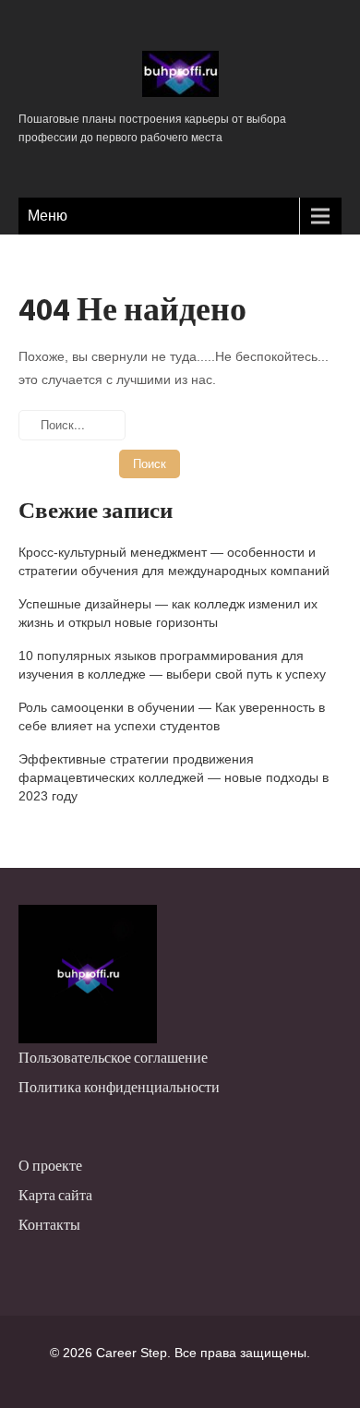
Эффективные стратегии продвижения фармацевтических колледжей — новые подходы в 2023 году (173, 777)
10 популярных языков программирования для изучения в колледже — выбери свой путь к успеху (172, 664)
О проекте (50, 1165)
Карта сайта (55, 1195)
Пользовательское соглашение (113, 1057)
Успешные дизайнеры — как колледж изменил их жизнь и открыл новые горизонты (168, 613)
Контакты (49, 1224)
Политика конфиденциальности (119, 1087)
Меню (47, 215)
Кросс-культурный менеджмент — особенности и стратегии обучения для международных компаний (174, 561)
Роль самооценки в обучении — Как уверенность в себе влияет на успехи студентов (171, 716)
